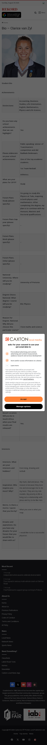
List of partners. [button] (28, 379)
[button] (23, 365)
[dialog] (23, 372)
